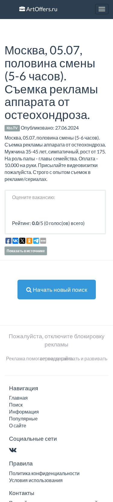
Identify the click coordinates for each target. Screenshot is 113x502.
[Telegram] (24, 450)
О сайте (17, 425)
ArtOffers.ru (41, 8)
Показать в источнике (26, 251)
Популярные (23, 418)
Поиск (16, 404)
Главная (18, 398)
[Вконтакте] (14, 450)
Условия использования (36, 480)
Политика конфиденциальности (44, 473)
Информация (24, 411)
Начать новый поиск (59, 289)
